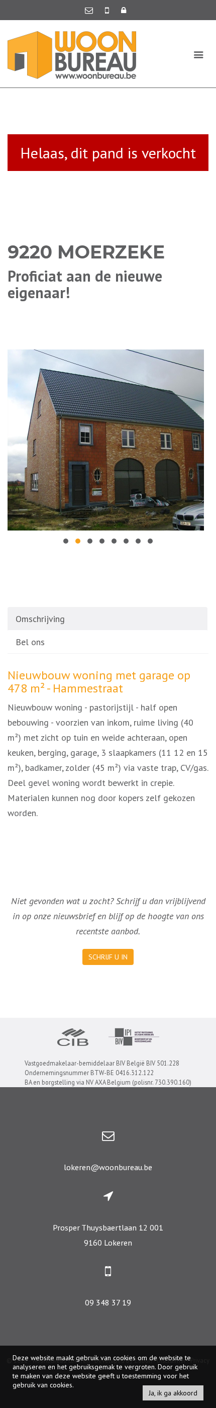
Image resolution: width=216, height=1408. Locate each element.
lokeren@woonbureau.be (108, 1167)
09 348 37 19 (108, 1302)
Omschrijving (40, 619)
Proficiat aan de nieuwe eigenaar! (85, 284)
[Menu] (198, 54)
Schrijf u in (108, 956)
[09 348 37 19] (108, 10)
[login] (124, 10)
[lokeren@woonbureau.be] (89, 10)
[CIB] (72, 1038)
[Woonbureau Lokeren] (72, 54)
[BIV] (133, 1038)
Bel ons (30, 642)
